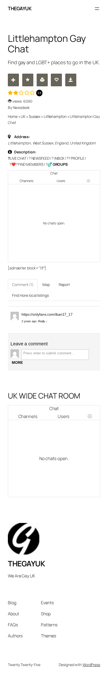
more (17, 362)
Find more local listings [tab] (30, 295)
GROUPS (60, 164)
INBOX (59, 158)
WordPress (91, 664)
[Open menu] (97, 9)
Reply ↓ (42, 321)
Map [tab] (46, 284)
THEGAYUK (19, 8)
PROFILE (77, 158)
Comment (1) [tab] (23, 284)
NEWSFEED (40, 158)
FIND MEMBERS (30, 164)
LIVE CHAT (18, 158)
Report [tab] (64, 284)
